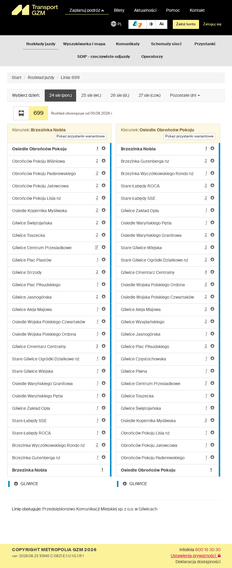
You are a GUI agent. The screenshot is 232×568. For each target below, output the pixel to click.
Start (16, 78)
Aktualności (145, 10)
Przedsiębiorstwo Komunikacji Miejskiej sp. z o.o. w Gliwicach (99, 509)
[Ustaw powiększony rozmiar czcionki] (161, 24)
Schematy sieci (166, 44)
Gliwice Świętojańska (55, 223)
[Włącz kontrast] (151, 24)
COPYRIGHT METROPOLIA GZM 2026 (54, 550)
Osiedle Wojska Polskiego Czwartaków (55, 322)
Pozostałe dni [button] (183, 95)
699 (39, 113)
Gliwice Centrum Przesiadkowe (55, 248)
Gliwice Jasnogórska (55, 297)
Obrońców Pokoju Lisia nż (55, 198)
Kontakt (197, 10)
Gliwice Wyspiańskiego (164, 322)
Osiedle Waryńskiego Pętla (55, 396)
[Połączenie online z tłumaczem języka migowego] (137, 24)
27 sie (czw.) (149, 95)
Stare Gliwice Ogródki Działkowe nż (55, 359)
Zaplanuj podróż (85, 10)
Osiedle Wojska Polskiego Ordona (55, 334)
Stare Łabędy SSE (55, 421)
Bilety (119, 10)
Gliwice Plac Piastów (55, 260)
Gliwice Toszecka (55, 235)
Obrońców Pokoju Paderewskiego (55, 173)
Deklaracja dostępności (198, 562)
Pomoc (173, 10)
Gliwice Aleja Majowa (55, 309)
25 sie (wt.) (91, 95)
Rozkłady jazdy (40, 44)
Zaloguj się (212, 24)
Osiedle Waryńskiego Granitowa (55, 383)
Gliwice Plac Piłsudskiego (55, 285)
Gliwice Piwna (164, 371)
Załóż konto (186, 24)
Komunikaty (128, 44)
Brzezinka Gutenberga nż (55, 458)
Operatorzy (152, 57)
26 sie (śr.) (120, 95)
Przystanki (205, 44)
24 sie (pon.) (60, 95)
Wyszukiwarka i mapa (84, 44)
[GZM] (34, 10)
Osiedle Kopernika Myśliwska (55, 211)
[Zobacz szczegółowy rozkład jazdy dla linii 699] (21, 113)
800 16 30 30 (208, 550)
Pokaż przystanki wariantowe (80, 136)
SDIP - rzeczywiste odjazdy (103, 57)
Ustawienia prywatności (194, 556)
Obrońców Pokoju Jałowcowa (55, 186)
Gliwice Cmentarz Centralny (55, 346)
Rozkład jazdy (41, 78)
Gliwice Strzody (55, 272)
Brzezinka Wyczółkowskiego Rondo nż (55, 445)
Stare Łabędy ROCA (55, 433)
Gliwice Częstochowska (164, 359)
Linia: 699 (70, 78)
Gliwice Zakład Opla (55, 408)
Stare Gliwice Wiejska (55, 371)
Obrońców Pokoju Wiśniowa (55, 161)
